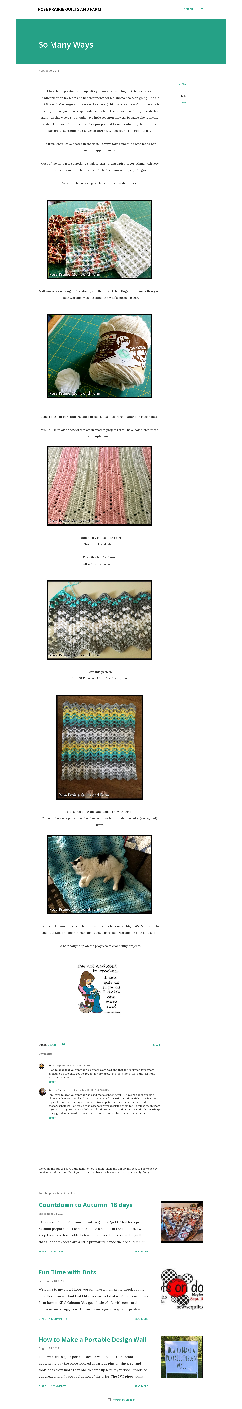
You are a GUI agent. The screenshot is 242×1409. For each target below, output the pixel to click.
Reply (52, 1082)
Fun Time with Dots (67, 1272)
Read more (141, 1251)
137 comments (58, 1318)
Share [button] (182, 83)
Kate (51, 1065)
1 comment (56, 1251)
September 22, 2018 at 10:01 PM (91, 1090)
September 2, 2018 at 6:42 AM (73, 1065)
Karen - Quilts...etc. (60, 1090)
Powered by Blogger (123, 1399)
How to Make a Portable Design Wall (93, 1339)
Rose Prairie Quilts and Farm (69, 9)
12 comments (57, 1386)
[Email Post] (64, 1044)
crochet (183, 102)
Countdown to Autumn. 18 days (85, 1205)
